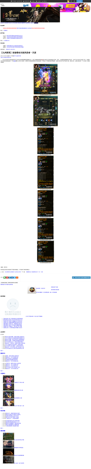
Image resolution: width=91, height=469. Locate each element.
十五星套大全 (6, 40)
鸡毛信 (8, 47)
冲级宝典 (13, 36)
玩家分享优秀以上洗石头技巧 (12, 415)
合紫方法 (21, 38)
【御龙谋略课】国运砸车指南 (12, 425)
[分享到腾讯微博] (9, 278)
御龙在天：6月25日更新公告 (12, 357)
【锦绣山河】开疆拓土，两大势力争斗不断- (12, 326)
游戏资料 (7, 22)
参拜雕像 (22, 47)
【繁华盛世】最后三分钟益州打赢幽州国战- (12, 325)
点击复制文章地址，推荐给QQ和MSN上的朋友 (9, 282)
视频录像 (28, 22)
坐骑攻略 (13, 38)
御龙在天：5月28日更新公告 (12, 368)
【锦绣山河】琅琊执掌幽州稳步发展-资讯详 (12, 322)
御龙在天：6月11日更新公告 (12, 364)
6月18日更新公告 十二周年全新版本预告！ (14, 341)
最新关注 (2, 353)
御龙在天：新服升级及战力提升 (13, 413)
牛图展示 (2, 373)
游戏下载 (19, 55)
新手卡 (14, 55)
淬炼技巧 (9, 38)
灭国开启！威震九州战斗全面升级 (13, 363)
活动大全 (11, 22)
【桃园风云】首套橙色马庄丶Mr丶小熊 (34, 271)
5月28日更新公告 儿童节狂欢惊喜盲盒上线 (14, 348)
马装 (49, 126)
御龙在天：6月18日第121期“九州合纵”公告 (14, 347)
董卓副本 (17, 45)
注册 (74, 1)
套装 (42, 59)
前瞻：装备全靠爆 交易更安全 (12, 355)
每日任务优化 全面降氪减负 (12, 358)
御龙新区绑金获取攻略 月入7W (12, 422)
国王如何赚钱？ (39, 292)
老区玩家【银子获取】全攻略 (12, 417)
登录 (71, 1)
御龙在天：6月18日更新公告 (12, 361)
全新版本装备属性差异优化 (12, 359)
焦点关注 (13, 49)
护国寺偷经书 (13, 47)
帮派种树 (18, 47)
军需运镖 (9, 45)
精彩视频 (2, 430)
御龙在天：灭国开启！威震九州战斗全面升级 (15, 343)
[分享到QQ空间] (14, 278)
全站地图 (79, 1)
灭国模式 (5, 30)
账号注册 (9, 35)
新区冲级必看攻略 (21, 28)
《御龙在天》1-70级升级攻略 (12, 418)
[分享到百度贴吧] (12, 278)
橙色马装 (9, 57)
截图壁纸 (24, 22)
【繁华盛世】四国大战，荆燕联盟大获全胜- (12, 323)
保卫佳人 (13, 45)
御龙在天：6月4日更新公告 (12, 365)
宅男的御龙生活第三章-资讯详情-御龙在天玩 (12, 319)
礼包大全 (21, 35)
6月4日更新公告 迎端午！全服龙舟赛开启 (14, 345)
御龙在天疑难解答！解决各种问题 (13, 423)
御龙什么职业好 (28, 28)
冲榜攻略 (21, 36)
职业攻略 (15, 22)
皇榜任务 (21, 45)
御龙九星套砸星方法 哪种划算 (12, 424)
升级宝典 (9, 36)
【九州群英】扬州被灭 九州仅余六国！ (13, 271)
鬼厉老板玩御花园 (55, 289)
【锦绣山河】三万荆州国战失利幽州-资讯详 (12, 327)
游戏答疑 (11, 284)
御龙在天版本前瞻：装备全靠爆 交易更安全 (14, 336)
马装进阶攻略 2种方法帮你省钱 (13, 420)
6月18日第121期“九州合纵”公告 (13, 367)
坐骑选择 (19, 22)
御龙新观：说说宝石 (40, 288)
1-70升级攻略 (54, 292)
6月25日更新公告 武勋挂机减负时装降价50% (15, 338)
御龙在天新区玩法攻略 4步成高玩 (13, 414)
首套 (2, 57)
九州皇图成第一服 (47, 292)
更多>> (2, 350)
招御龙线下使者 (54, 287)
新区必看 (17, 36)
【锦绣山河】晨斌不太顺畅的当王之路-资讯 (12, 321)
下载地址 (13, 35)
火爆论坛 (32, 22)
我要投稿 (36, 22)
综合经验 (2, 410)
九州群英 (5, 57)
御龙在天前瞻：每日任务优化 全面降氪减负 (14, 339)
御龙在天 (2, 22)
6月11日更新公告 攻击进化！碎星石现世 (14, 344)
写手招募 (7, 284)
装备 (15, 60)
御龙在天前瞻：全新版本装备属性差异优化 (14, 340)
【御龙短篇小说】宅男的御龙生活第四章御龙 (13, 318)
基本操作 (17, 35)
